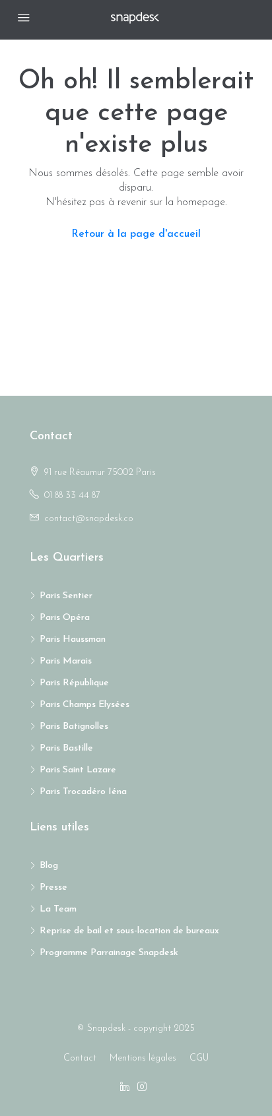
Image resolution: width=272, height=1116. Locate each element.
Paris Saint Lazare (78, 770)
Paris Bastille (66, 748)
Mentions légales (143, 1058)
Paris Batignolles (74, 726)
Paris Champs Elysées (84, 705)
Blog (49, 866)
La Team (58, 909)
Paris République (74, 683)
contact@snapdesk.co (88, 519)
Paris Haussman (73, 639)
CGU (199, 1058)
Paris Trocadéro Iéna (83, 792)
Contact (79, 1058)
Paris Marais (66, 661)
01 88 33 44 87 (72, 496)
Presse (53, 887)
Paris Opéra (65, 618)
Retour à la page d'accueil (136, 234)
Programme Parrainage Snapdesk (109, 953)
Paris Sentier (66, 596)
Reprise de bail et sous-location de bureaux (129, 931)
